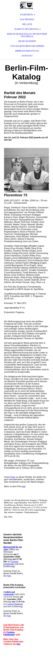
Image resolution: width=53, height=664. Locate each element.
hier (23, 486)
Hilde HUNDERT (27, 41)
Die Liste (27, 24)
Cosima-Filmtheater (11, 562)
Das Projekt (27, 19)
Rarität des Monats (27, 29)
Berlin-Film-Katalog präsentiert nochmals (27, 35)
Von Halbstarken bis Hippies (27, 46)
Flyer (12, 477)
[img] (26, 5)
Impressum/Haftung (27, 51)
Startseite (26, 14)
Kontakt (27, 56)
